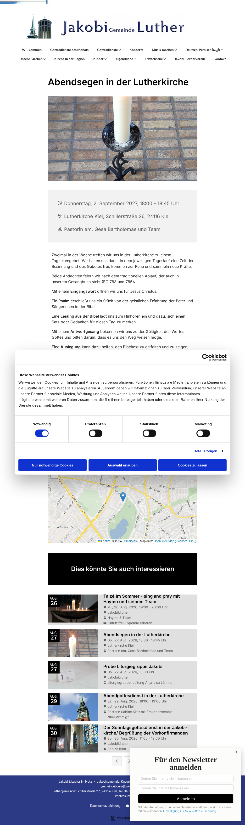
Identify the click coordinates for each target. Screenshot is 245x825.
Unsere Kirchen (31, 59)
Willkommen (32, 50)
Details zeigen (205, 451)
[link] (109, 49)
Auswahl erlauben (122, 465)
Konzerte (136, 50)
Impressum (122, 796)
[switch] (95, 433)
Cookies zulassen (192, 465)
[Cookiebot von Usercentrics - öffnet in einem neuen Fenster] (206, 357)
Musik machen (163, 50)
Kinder (98, 59)
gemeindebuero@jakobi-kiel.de (122, 786)
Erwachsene (154, 59)
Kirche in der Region (69, 59)
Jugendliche (124, 59)
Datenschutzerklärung (105, 806)
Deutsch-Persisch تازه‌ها (203, 50)
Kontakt (220, 59)
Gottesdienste (107, 50)
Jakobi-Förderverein (189, 59)
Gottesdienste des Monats (69, 50)
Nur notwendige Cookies (52, 465)
